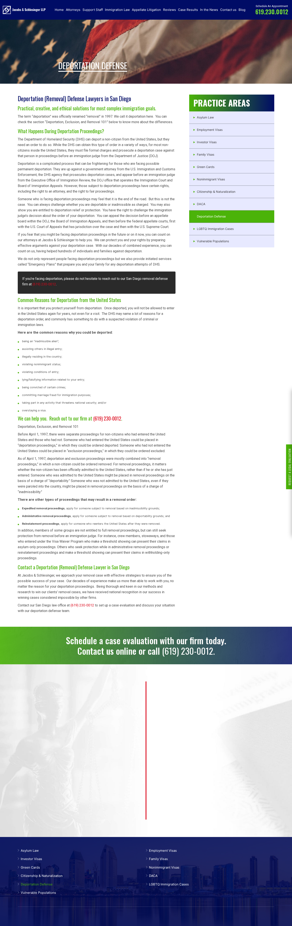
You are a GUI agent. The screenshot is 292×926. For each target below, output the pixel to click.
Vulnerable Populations (213, 241)
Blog (242, 10)
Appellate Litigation (146, 10)
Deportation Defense (211, 216)
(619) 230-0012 (44, 284)
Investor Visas (207, 142)
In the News (209, 10)
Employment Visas (210, 129)
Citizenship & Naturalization (216, 191)
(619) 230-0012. (188, 650)
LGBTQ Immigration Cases (215, 229)
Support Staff (93, 10)
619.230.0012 (271, 11)
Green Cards (205, 167)
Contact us (228, 10)
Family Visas (205, 154)
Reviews (169, 10)
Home (59, 10)
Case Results (188, 10)
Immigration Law (117, 10)
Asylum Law (205, 117)
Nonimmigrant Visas (211, 179)
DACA (201, 204)
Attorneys (73, 10)
